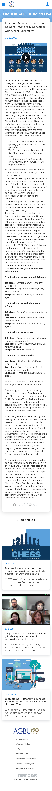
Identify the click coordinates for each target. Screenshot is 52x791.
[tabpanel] (26, 57)
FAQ (18, 748)
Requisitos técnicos (25, 768)
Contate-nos (22, 739)
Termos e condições (25, 763)
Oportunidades (23, 744)
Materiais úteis (22, 753)
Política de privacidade (26, 758)
